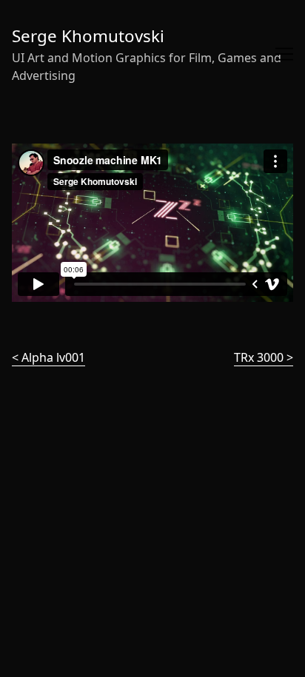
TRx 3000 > (263, 357)
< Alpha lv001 (48, 357)
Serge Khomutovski (88, 35)
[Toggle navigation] (284, 54)
